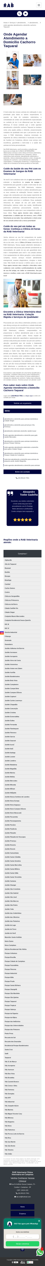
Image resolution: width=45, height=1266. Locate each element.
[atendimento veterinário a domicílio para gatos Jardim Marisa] (32, 60)
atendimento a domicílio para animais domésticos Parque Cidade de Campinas (21, 454)
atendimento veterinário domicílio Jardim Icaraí (20, 431)
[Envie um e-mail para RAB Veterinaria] (25, 13)
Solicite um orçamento (22, 403)
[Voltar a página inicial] (9, 5)
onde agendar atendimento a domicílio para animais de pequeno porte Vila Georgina (22, 466)
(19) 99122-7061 (17, 396)
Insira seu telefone (22, 1232)
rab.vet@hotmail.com (23, 1197)
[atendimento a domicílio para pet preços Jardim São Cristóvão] (13, 80)
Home (22, 1207)
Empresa (22, 1214)
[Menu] (39, 5)
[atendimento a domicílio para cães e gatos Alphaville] (13, 60)
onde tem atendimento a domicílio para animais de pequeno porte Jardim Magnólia (21, 460)
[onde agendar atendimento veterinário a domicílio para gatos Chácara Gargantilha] (13, 100)
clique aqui (29, 396)
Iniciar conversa (22, 1244)
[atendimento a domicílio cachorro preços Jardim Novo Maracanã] (32, 80)
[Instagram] (22, 1249)
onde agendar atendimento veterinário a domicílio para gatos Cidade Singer (21, 448)
